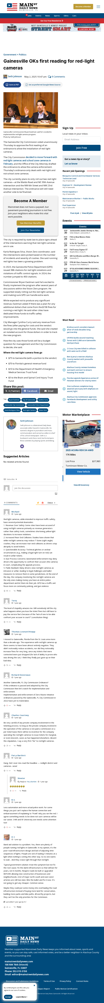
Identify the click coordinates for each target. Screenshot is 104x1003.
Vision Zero (43, 410)
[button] (66, 445)
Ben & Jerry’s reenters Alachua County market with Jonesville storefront (80, 359)
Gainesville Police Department (38, 405)
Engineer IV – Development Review (77, 185)
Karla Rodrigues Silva (12, 410)
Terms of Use (49, 981)
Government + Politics (14, 54)
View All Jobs (87, 213)
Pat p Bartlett (32, 782)
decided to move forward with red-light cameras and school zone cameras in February (30, 160)
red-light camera (29, 410)
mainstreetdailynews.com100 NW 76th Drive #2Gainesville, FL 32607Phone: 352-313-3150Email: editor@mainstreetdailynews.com (27, 968)
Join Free (81, 147)
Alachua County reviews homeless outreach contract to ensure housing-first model (81, 370)
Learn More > (21, 997)
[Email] (22, 446)
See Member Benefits (30, 223)
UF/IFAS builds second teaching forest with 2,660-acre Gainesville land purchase (81, 340)
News (47, 16)
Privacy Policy (65, 981)
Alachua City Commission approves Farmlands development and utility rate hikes (82, 399)
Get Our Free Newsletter (51, 21)
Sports (57, 16)
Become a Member (83, 6)
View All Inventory (81, 485)
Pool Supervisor (69, 205)
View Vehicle (81, 471)
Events (38, 16)
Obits (66, 16)
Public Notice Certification (66, 989)
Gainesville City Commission (14, 405)
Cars (74, 16)
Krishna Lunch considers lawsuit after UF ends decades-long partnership (80, 329)
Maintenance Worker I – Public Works (78, 198)
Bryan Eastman (14, 400)
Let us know (71, 163)
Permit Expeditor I (70, 192)
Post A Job (74, 213)
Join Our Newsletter (30, 230)
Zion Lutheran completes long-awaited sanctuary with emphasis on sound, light (82, 388)
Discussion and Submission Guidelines (22, 981)
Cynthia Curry (43, 400)
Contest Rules (82, 981)
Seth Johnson (15, 76)
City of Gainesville (29, 400)
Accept (8, 997)
